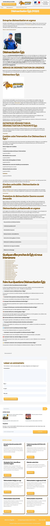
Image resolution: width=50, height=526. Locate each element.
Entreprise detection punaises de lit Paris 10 (13, 444)
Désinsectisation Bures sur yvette (11, 268)
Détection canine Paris (32, 462)
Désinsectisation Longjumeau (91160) (36, 480)
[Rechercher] (45, 408)
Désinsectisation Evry (9, 263)
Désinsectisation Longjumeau (10, 266)
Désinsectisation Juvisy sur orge (11, 272)
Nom (5, 383)
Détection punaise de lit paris (37, 414)
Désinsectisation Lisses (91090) (12, 498)
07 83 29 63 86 (5, 193)
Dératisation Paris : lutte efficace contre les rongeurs (12, 463)
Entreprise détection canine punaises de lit (10, 420)
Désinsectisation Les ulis (9, 270)
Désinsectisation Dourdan (10, 278)
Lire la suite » (7, 456)
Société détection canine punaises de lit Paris (33, 420)
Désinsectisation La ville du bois (11, 275)
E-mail (5, 388)
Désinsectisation (32, 180)
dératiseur (5, 191)
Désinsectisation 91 (10, 7)
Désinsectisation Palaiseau (10, 260)
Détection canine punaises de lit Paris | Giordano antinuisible (16, 415)
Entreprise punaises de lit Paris (26, 520)
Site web (5, 393)
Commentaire (7, 368)
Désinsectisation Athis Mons (10, 273)
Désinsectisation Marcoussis (10, 276)
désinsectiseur (17, 102)
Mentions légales (9, 520)
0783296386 (5, 133)
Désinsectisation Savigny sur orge (12, 480)
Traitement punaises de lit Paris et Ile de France (36, 444)
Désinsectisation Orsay (9, 269)
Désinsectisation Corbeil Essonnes (11, 265)
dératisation (28, 24)
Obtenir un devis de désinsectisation (9, 29)
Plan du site (42, 520)
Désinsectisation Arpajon (10, 279)
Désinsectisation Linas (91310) (34, 498)
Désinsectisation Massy (9, 262)
